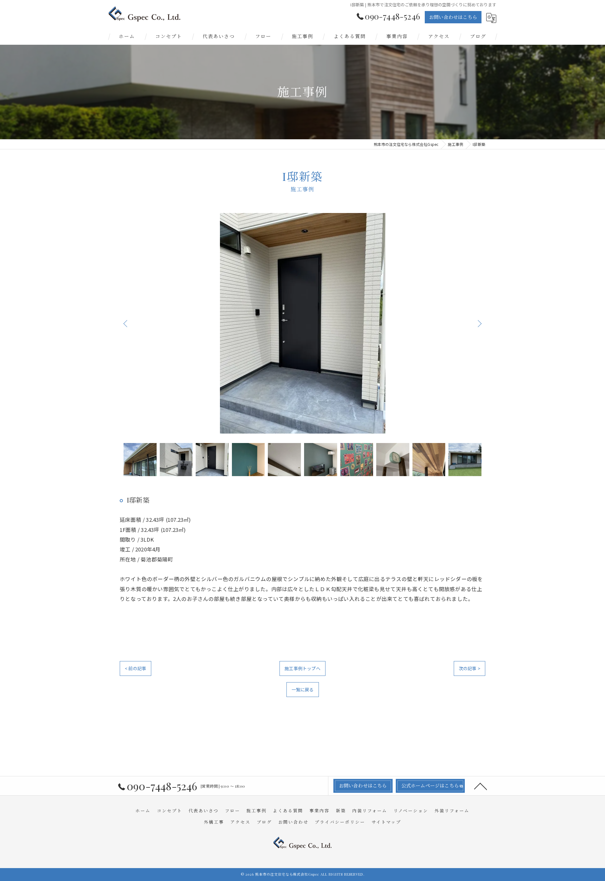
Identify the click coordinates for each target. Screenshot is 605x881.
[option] (302, 323)
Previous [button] (126, 323)
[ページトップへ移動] (480, 786)
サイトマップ (386, 822)
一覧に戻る (302, 689)
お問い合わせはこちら (453, 17)
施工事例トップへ (302, 668)
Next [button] (479, 323)
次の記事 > (469, 668)
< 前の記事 (135, 668)
